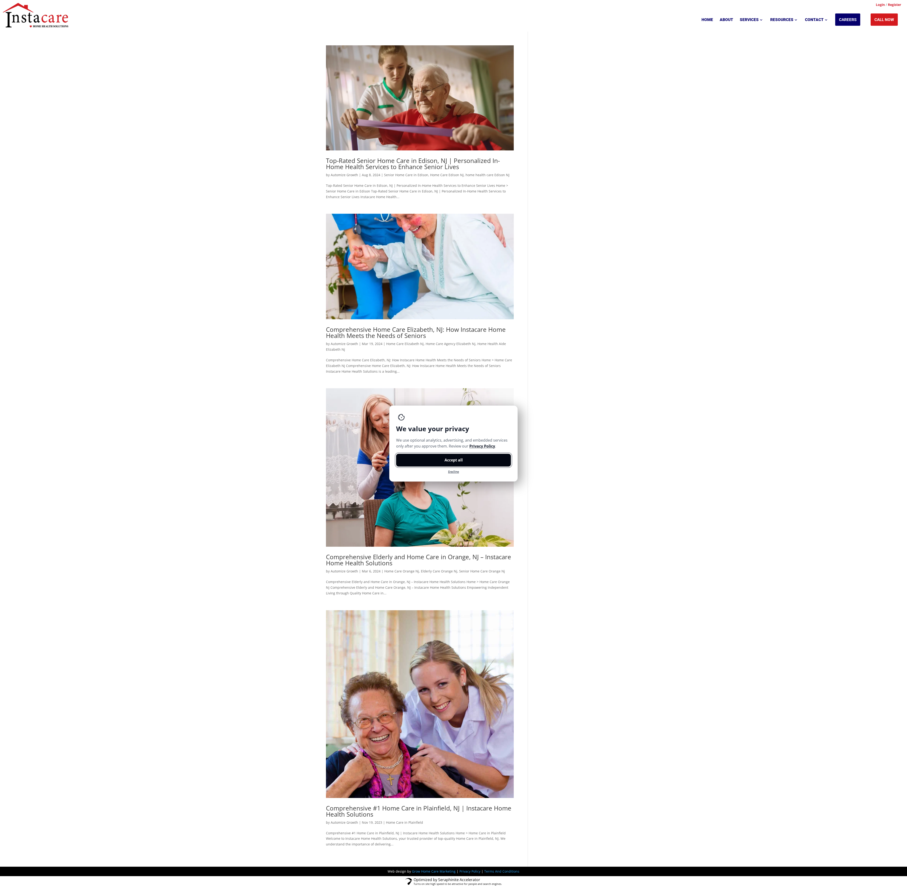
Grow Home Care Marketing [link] (434, 871)
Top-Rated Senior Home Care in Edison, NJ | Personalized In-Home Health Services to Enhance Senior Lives (413, 163)
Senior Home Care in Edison (406, 175)
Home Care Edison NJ (447, 175)
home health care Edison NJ (487, 175)
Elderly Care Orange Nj (439, 571)
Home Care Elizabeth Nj (405, 343)
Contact (814, 19)
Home (707, 19)
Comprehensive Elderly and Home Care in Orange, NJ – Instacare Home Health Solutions (418, 560)
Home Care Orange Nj (401, 571)
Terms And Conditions (501, 871)
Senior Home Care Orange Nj (482, 571)
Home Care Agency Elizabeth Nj (450, 343)
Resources (781, 19)
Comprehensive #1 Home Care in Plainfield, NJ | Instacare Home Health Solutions (418, 811)
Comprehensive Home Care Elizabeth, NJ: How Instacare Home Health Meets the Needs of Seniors (416, 332)
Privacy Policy (469, 871)
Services (749, 19)
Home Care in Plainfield (404, 822)
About (726, 19)
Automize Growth (344, 175)
